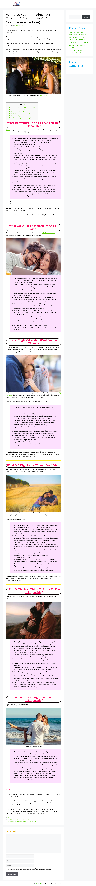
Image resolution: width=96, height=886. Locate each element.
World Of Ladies (40, 883)
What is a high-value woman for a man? (18, 114)
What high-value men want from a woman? (19, 112)
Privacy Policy (49, 4)
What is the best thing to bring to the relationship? (21, 116)
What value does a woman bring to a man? (19, 110)
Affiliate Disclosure (75, 4)
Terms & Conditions (61, 4)
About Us (85, 4)
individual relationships (48, 233)
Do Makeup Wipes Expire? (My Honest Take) (19, 819)
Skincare (39, 4)
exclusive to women (31, 202)
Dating (32, 4)
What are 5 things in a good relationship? (19, 118)
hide (25, 104)
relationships (43, 95)
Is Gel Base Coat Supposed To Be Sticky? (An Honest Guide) (22, 821)
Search (71, 14)
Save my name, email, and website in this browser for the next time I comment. (29, 869)
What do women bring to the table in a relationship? (22, 108)
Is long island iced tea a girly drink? (79, 42)
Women (8, 130)
